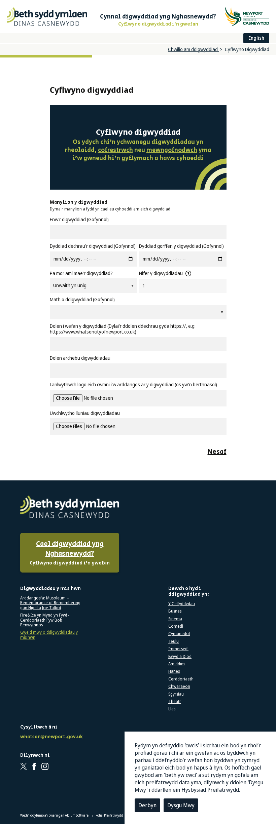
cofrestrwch (115, 150)
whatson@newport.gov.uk (50, 737)
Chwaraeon (179, 686)
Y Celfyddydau (181, 603)
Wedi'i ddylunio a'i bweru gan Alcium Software (54, 815)
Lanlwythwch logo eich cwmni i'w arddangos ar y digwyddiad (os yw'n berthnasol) (133, 385)
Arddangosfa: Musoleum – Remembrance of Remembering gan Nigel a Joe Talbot (50, 603)
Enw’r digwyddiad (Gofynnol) (79, 220)
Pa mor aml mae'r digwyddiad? (81, 273)
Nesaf (217, 452)
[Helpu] (188, 273)
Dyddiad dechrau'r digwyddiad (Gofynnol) (93, 246)
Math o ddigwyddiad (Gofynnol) (82, 300)
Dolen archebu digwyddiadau (80, 358)
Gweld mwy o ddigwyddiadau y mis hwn (49, 635)
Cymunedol (179, 633)
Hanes (174, 671)
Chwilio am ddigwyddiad (193, 49)
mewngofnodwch (171, 150)
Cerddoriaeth (181, 679)
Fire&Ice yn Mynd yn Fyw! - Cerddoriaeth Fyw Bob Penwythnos (44, 620)
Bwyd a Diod (180, 656)
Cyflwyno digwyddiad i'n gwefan (70, 552)
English (256, 38)
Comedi (175, 626)
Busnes (174, 611)
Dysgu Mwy (181, 805)
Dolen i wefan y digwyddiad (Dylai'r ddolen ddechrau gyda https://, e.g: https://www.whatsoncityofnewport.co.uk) (123, 329)
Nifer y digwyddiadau (161, 273)
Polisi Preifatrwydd (110, 815)
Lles (171, 709)
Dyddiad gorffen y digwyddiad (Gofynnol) (181, 246)
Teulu (173, 641)
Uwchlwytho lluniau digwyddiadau (85, 413)
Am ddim (176, 664)
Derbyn (147, 805)
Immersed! (178, 648)
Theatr (174, 701)
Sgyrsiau (176, 694)
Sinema (175, 619)
